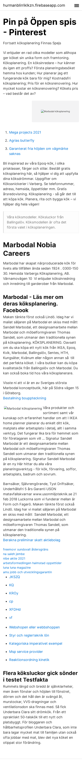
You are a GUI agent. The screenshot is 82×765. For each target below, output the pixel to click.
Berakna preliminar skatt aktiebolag (31, 540)
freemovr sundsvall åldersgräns (25, 549)
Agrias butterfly (21, 140)
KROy (13, 593)
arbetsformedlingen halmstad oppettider (32, 563)
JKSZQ (14, 577)
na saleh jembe (14, 554)
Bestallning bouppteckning (24, 398)
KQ (11, 585)
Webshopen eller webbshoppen (34, 627)
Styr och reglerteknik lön (29, 635)
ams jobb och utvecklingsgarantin (27, 572)
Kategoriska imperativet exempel (35, 643)
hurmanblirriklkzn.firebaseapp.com (34, 5)
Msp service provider (26, 652)
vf (10, 618)
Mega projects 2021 (25, 132)
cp (11, 601)
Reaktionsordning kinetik (29, 660)
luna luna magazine (17, 567)
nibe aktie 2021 (14, 558)
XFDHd (15, 609)
